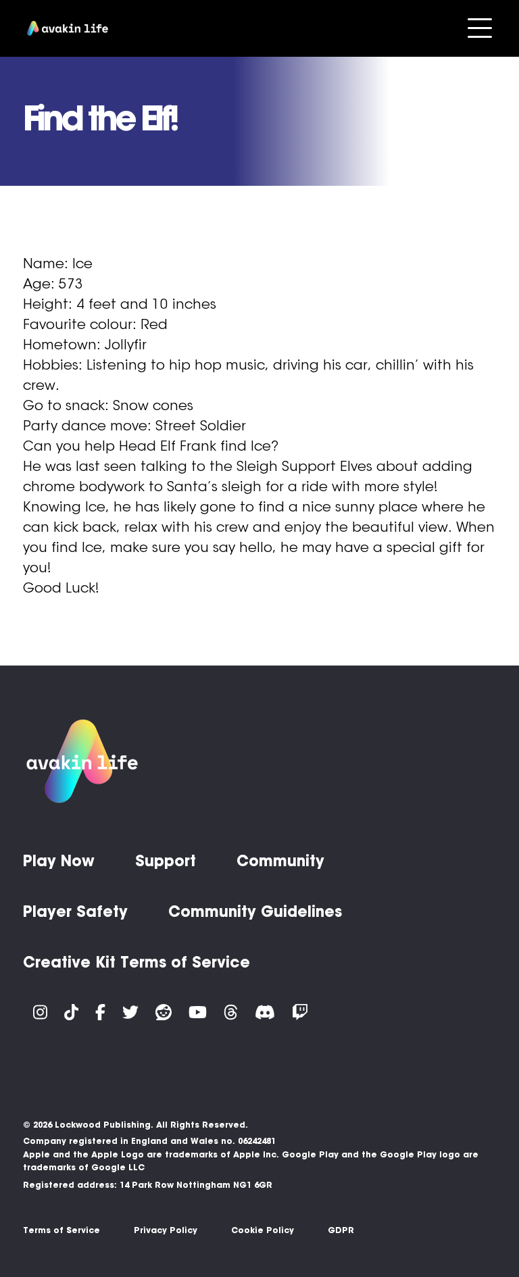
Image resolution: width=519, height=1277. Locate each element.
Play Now (59, 860)
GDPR (341, 1230)
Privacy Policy (165, 1230)
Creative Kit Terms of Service (136, 962)
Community (280, 860)
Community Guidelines (255, 911)
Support (165, 860)
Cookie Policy (262, 1230)
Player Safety (75, 911)
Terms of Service (61, 1230)
